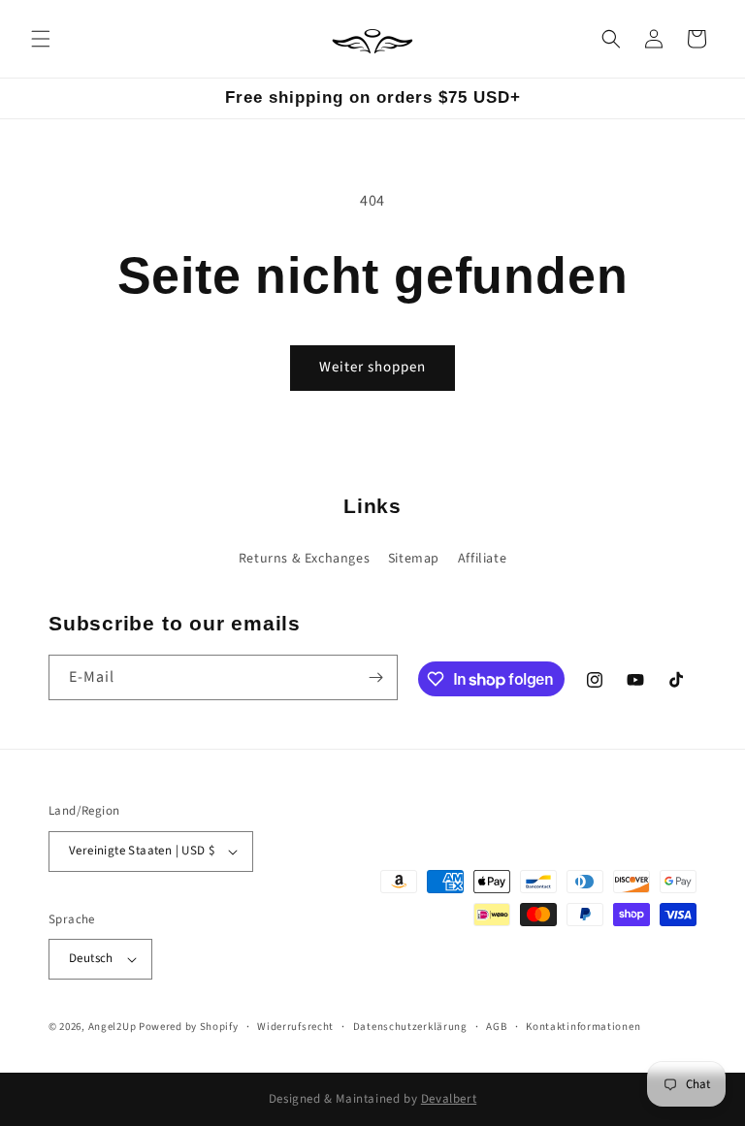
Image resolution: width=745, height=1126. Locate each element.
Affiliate (482, 558)
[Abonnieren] (375, 677)
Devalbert (448, 1099)
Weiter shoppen (372, 367)
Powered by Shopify (189, 1026)
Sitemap (413, 558)
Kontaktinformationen (583, 1026)
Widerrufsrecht (295, 1026)
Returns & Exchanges (304, 558)
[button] (40, 38)
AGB (496, 1026)
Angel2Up (112, 1026)
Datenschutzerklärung (410, 1026)
